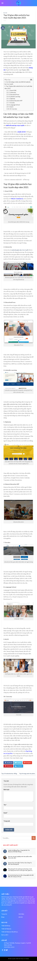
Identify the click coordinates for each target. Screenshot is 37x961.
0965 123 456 (8, 945)
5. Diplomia (12, 98)
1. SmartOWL (13, 90)
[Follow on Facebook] (2, 950)
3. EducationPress (14, 94)
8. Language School (14, 105)
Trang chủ (4, 914)
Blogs (5, 12)
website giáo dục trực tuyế (19, 250)
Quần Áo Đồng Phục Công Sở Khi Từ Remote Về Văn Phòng (19, 851)
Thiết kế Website (6, 929)
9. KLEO (11, 107)
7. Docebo (12, 102)
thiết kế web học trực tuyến (15, 125)
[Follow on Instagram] (4, 950)
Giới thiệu (21, 914)
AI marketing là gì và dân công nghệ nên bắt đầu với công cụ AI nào (21, 875)
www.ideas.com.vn (9, 947)
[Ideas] (18, 3)
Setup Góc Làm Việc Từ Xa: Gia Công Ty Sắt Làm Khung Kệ (20, 863)
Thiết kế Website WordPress (9, 932)
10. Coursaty (13, 109)
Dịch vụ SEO (4, 935)
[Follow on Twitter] (7, 950)
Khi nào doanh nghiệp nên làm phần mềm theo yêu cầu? (20, 857)
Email (6, 813)
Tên (5, 805)
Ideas (27, 958)
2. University (12, 92)
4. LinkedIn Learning (14, 96)
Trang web (7, 821)
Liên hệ (20, 917)
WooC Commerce (17, 198)
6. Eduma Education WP (15, 100)
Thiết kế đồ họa (5, 925)
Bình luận (6, 789)
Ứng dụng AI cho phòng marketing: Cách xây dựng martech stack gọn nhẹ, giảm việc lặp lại (20, 869)
